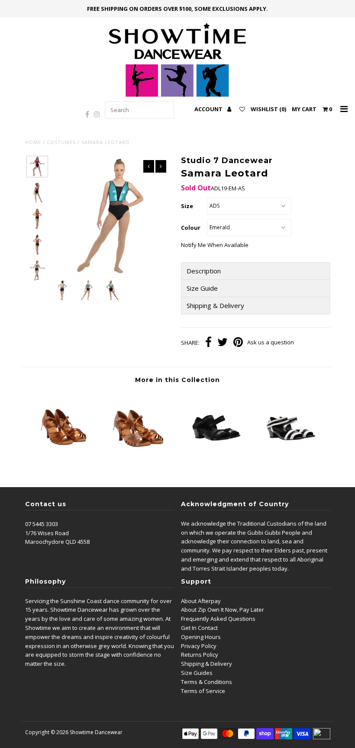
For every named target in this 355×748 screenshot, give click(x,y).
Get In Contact (199, 628)
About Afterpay (201, 601)
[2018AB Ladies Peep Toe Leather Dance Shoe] (216, 460)
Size (187, 206)
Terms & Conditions (206, 682)
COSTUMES (61, 142)
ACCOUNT (209, 109)
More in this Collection (177, 380)
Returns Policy (199, 654)
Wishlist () (268, 109)
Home (33, 142)
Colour (190, 227)
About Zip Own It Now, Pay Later (222, 609)
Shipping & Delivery (215, 305)
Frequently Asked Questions (218, 619)
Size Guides (197, 673)
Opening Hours (201, 637)
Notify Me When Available (214, 245)
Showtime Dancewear (96, 732)
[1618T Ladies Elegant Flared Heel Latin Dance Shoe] (63, 460)
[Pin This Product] (238, 343)
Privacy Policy (198, 646)
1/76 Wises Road (47, 533)
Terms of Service (203, 691)
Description (204, 271)
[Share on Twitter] (222, 343)
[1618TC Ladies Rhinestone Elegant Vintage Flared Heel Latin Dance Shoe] (139, 460)
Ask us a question (270, 342)
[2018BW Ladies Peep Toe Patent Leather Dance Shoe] (292, 460)
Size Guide (202, 288)
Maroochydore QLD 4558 (57, 542)
